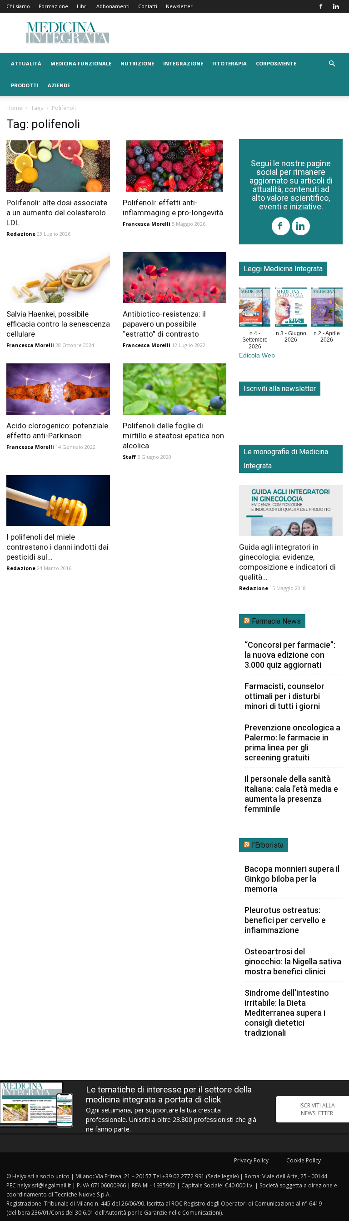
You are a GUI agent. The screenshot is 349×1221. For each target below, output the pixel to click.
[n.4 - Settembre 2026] (254, 309)
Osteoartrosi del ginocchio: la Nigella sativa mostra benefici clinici (292, 961)
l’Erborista (268, 845)
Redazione (20, 233)
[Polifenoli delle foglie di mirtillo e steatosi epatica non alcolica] (174, 389)
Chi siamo (18, 6)
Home (14, 108)
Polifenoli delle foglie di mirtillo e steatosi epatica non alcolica (173, 435)
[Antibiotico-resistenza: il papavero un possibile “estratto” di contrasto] (174, 277)
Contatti (147, 6)
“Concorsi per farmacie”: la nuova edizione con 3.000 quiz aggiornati (289, 655)
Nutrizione (137, 63)
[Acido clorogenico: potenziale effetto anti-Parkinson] (58, 389)
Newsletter (179, 6)
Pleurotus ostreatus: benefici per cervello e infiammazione (285, 920)
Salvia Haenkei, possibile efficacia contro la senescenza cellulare (58, 323)
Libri (82, 6)
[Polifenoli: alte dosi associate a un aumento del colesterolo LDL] (58, 166)
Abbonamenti (113, 6)
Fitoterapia (229, 63)
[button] (332, 64)
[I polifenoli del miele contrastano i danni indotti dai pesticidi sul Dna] (58, 500)
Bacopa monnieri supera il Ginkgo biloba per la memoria (291, 878)
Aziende (59, 85)
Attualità (26, 63)
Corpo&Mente (276, 63)
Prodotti (25, 85)
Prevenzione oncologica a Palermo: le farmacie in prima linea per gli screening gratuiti (292, 742)
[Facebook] (321, 6)
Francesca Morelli (146, 223)
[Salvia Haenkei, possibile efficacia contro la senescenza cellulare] (58, 277)
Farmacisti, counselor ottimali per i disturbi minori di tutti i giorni (284, 696)
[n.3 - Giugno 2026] (290, 309)
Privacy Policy (251, 1160)
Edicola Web (257, 355)
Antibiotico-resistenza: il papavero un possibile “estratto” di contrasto (164, 323)
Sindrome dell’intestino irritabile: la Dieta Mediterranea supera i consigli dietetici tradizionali (286, 1012)
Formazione (53, 6)
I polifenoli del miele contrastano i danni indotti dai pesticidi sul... (57, 546)
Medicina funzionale (80, 63)
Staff (129, 456)
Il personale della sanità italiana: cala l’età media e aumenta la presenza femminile (291, 794)
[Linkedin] (336, 6)
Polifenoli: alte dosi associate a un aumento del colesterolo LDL (56, 212)
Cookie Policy (303, 1160)
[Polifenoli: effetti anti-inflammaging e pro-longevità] (174, 166)
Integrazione (183, 63)
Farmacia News (276, 621)
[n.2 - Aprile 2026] (327, 309)
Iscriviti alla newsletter (280, 388)
